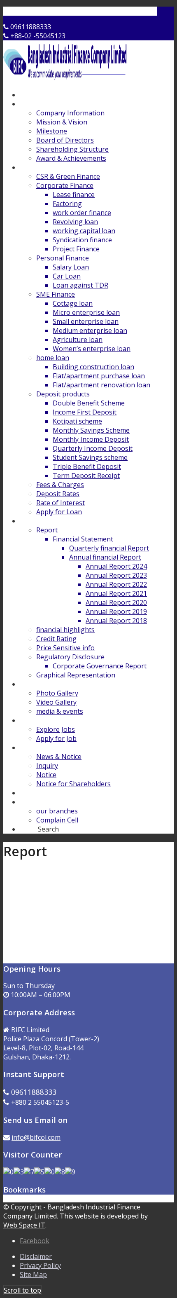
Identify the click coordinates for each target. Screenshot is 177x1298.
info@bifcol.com (36, 1137)
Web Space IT (24, 1225)
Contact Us (41, 11)
